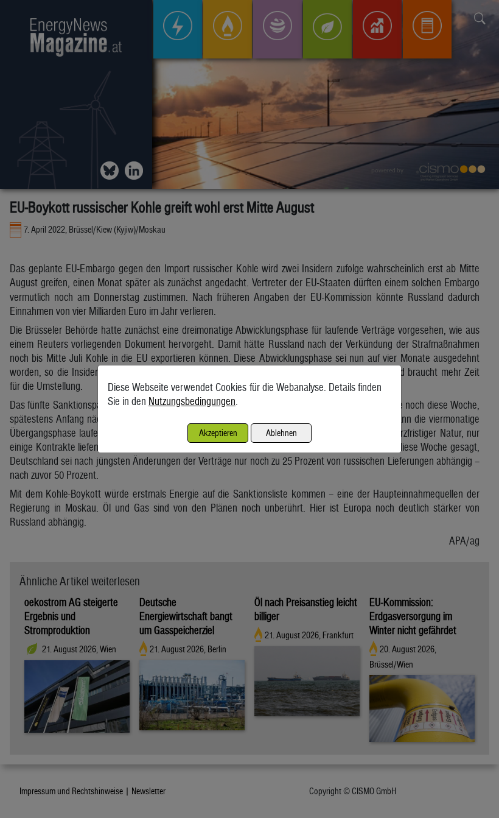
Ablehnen (281, 433)
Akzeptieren (218, 433)
